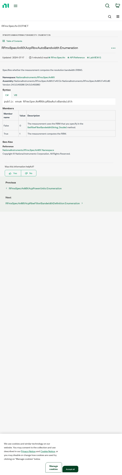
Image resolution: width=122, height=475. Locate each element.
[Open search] (109, 16)
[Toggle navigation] (19, 5)
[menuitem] (107, 6)
